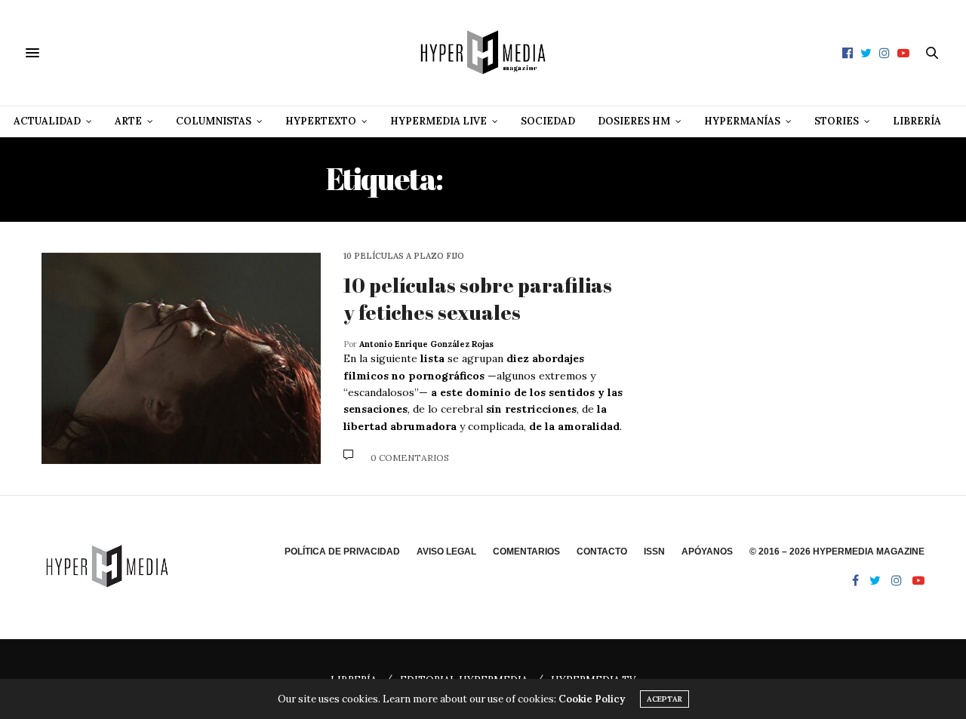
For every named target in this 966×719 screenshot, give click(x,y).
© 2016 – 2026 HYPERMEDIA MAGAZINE (836, 551)
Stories (836, 121)
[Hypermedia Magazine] (483, 53)
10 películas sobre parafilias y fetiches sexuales (477, 299)
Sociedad (548, 121)
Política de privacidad (342, 551)
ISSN (654, 551)
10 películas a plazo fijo (403, 256)
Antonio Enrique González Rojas (426, 344)
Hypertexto (320, 121)
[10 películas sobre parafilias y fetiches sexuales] (181, 358)
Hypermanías (742, 121)
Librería (917, 121)
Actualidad (47, 121)
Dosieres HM (634, 121)
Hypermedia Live (438, 121)
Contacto (602, 551)
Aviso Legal (446, 551)
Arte (128, 121)
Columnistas (213, 121)
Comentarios (526, 551)
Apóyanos (707, 551)
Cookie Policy (591, 699)
